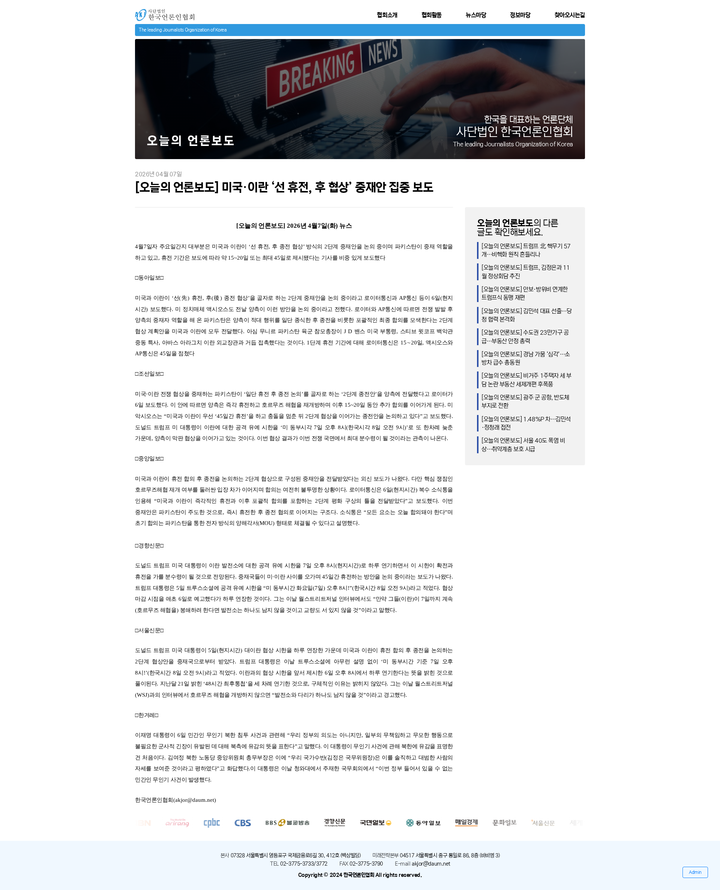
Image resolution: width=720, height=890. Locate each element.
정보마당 (520, 15)
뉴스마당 (476, 15)
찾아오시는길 (570, 15)
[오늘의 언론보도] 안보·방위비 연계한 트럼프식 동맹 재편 (525, 293)
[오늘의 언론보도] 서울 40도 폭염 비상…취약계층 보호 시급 (523, 444)
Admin (695, 872)
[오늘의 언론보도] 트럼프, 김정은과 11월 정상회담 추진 (526, 271)
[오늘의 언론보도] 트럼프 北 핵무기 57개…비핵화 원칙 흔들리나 (526, 250)
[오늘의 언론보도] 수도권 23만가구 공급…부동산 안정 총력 (525, 336)
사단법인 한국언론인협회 (163, 12)
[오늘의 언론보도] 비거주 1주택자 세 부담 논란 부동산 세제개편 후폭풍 (527, 379)
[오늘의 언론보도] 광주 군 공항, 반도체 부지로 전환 (525, 401)
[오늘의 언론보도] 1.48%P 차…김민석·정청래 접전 (526, 423)
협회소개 (387, 15)
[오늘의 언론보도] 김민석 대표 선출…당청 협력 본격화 (527, 315)
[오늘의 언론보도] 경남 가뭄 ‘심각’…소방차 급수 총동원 (526, 358)
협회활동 (432, 15)
